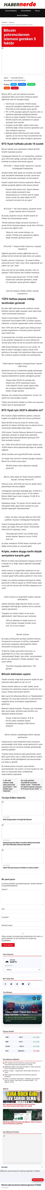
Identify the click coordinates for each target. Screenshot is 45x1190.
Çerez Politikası (22, 15)
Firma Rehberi (26, 11)
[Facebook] (5, 984)
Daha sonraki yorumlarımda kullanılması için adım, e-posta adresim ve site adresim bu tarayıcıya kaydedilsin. (22, 938)
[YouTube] (23, 984)
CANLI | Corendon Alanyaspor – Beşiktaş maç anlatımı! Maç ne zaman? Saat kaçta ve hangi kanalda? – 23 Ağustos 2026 (22, 1080)
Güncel (11, 22)
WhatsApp (31, 84)
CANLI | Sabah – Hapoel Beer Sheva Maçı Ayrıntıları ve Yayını (22, 1071)
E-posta (5, 917)
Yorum (5, 889)
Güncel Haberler (11, 11)
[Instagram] (17, 984)
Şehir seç (8, 965)
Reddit (7, 88)
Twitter (14, 84)
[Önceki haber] (34, 998)
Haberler (4, 22)
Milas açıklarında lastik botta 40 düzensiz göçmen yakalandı (20, 1075)
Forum (37, 11)
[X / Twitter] (11, 984)
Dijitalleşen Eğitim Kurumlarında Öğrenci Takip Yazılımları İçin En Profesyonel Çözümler (22, 1067)
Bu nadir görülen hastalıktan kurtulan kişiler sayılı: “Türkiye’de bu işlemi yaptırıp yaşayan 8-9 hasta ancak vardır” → (31, 784)
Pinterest (14, 88)
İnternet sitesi (7, 925)
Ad (3, 909)
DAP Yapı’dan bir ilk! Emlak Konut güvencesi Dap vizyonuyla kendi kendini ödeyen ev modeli (20, 1063)
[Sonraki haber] (38, 998)
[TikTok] (28, 984)
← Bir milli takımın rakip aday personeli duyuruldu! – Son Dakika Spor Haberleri (10, 785)
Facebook (22, 84)
